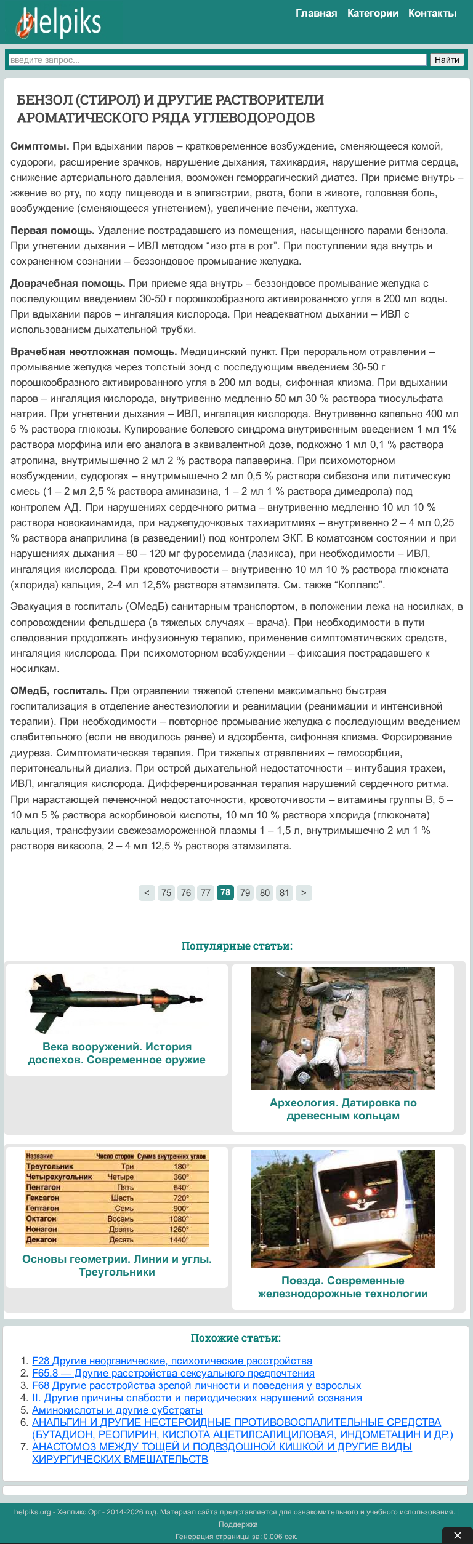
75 (166, 892)
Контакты (432, 13)
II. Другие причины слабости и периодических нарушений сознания (197, 1398)
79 (245, 892)
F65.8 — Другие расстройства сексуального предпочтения (173, 1373)
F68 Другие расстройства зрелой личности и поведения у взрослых (197, 1385)
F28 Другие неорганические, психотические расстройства (172, 1361)
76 (186, 892)
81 (284, 892)
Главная (317, 13)
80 (265, 892)
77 (206, 892)
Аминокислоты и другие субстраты (117, 1410)
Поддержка (238, 1524)
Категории (372, 13)
